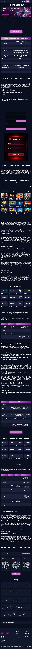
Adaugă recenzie (26, 553)
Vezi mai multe (16, 573)
